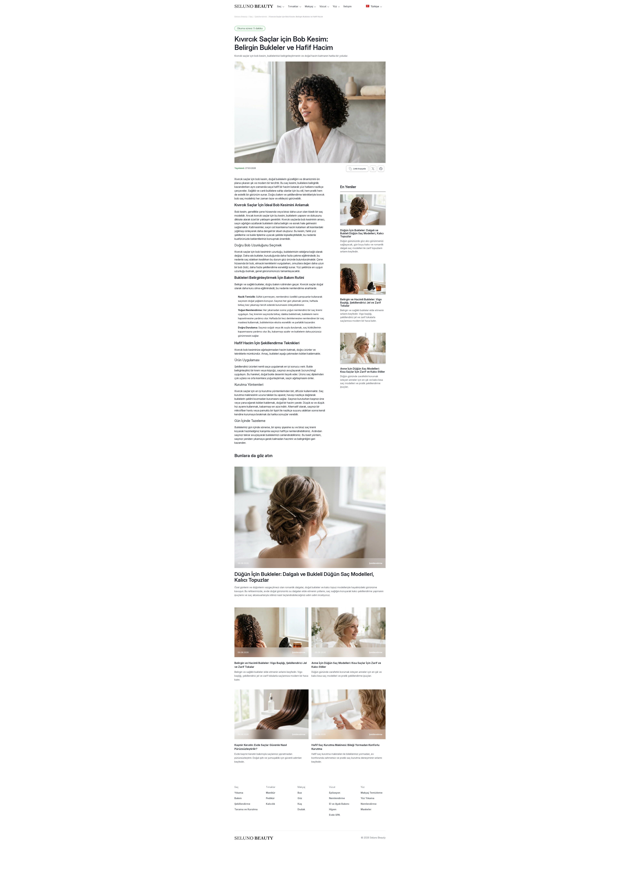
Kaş (300, 803)
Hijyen (332, 809)
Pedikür (270, 798)
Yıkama (238, 792)
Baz (300, 792)
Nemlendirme (337, 798)
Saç (279, 6)
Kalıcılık (270, 803)
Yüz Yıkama (367, 798)
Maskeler (366, 809)
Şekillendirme (261, 17)
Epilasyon (334, 792)
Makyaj (309, 6)
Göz (300, 798)
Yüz (335, 6)
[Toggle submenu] (283, 6)
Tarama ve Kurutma (246, 809)
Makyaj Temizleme (371, 792)
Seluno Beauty (240, 17)
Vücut (323, 6)
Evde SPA (334, 814)
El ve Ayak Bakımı (339, 803)
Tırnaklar (293, 6)
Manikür (270, 792)
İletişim (347, 6)
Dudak (301, 809)
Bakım (238, 798)
